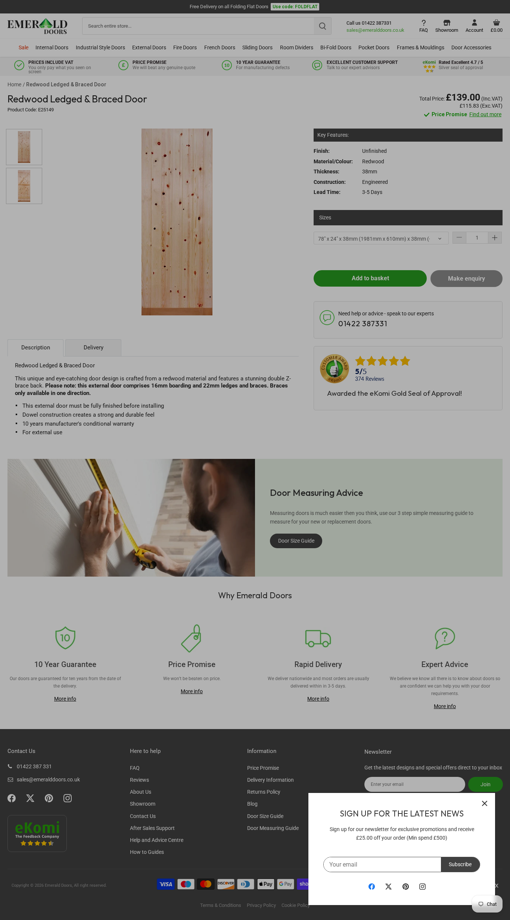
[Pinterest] (405, 886)
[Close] (484, 803)
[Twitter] (388, 886)
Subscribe (460, 864)
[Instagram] (422, 886)
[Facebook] (371, 886)
